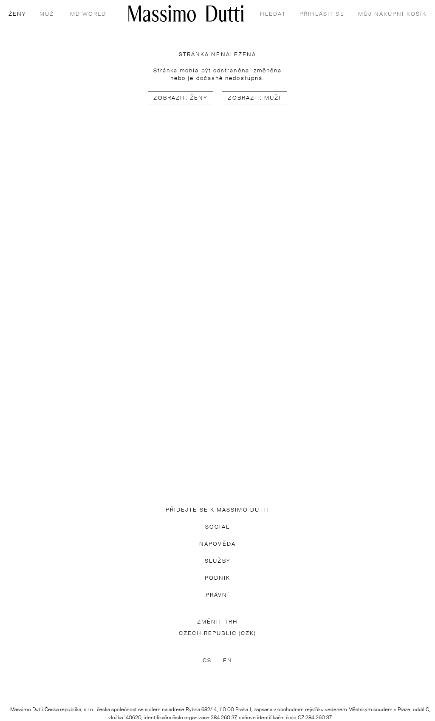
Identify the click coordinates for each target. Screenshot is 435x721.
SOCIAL (217, 527)
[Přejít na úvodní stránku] (186, 13)
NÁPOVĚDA (217, 544)
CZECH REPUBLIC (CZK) (218, 633)
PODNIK (217, 578)
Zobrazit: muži (254, 98)
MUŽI (48, 14)
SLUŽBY (217, 561)
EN (227, 661)
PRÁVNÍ (217, 595)
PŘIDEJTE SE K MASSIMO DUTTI (217, 510)
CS (207, 661)
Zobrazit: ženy (180, 98)
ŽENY (17, 14)
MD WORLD (88, 14)
